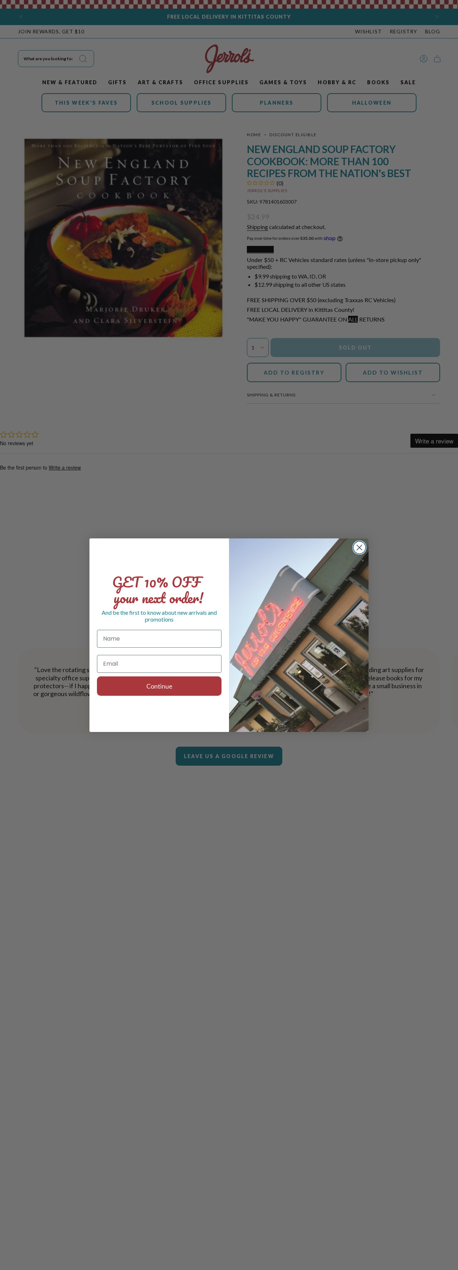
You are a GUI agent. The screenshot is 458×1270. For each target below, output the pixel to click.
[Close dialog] (359, 547)
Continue (159, 686)
